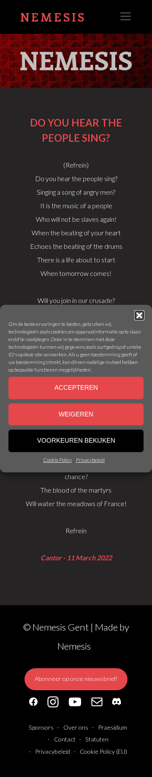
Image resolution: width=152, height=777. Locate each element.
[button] (139, 315)
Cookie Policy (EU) (103, 751)
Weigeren (76, 414)
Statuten (97, 739)
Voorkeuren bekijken (76, 440)
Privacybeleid (90, 460)
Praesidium (112, 727)
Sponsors (41, 727)
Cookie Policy (57, 460)
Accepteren (76, 387)
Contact (65, 739)
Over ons (75, 727)
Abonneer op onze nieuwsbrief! (76, 678)
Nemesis (53, 17)
